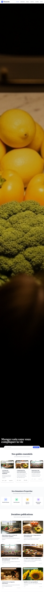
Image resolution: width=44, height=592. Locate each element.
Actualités (37, 1)
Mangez (27, 1)
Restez (41, 1)
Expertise (32, 1)
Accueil (17, 1)
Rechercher (36, 447)
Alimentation (22, 1)
